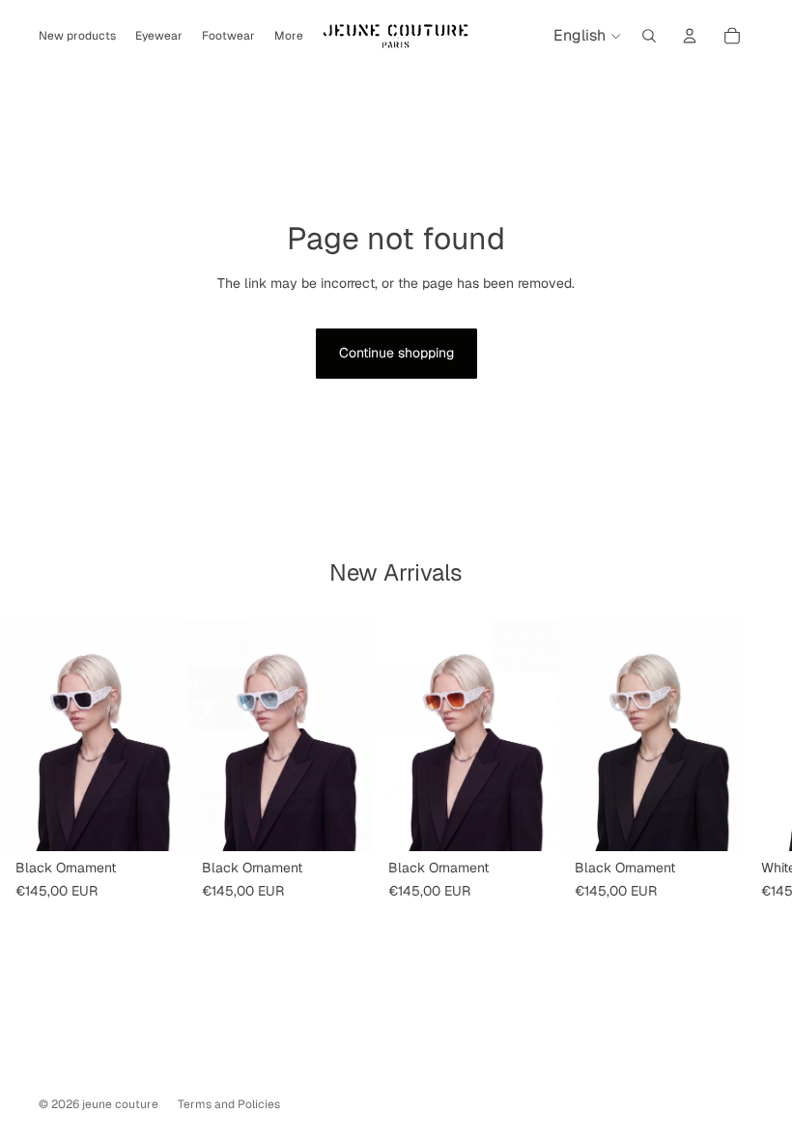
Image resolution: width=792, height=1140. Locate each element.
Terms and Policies (229, 1104)
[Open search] (649, 35)
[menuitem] (289, 36)
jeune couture (120, 1104)
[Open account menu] (689, 35)
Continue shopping (396, 352)
